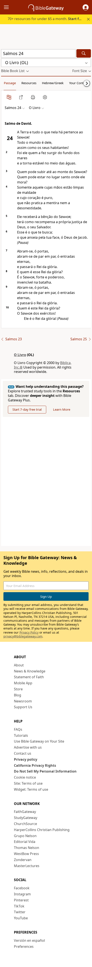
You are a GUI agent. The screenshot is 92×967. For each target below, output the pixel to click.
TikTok (19, 906)
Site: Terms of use (28, 783)
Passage (10, 83)
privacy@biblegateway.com (22, 636)
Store (18, 689)
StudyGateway (25, 817)
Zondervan (22, 859)
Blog (17, 695)
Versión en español (29, 940)
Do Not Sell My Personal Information (45, 771)
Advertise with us (28, 747)
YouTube (21, 918)
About (19, 665)
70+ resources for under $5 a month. (46, 18)
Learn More (61, 409)
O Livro (20, 354)
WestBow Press (26, 853)
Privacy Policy (29, 632)
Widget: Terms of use (31, 789)
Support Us (23, 707)
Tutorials (21, 735)
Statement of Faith (29, 677)
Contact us (22, 753)
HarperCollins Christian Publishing (42, 829)
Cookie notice (25, 777)
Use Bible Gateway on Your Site (39, 741)
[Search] (83, 53)
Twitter (19, 912)
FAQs (18, 729)
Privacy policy (25, 759)
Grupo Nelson (25, 835)
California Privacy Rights (35, 765)
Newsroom (23, 701)
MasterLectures (26, 865)
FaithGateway (25, 811)
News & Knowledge (29, 671)
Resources (28, 83)
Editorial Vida (24, 841)
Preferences (24, 946)
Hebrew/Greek (53, 83)
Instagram (22, 894)
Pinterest (21, 900)
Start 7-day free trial (27, 409)
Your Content (78, 83)
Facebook (22, 888)
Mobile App (23, 683)
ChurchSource (25, 823)
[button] (86, 7)
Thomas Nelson (26, 847)
